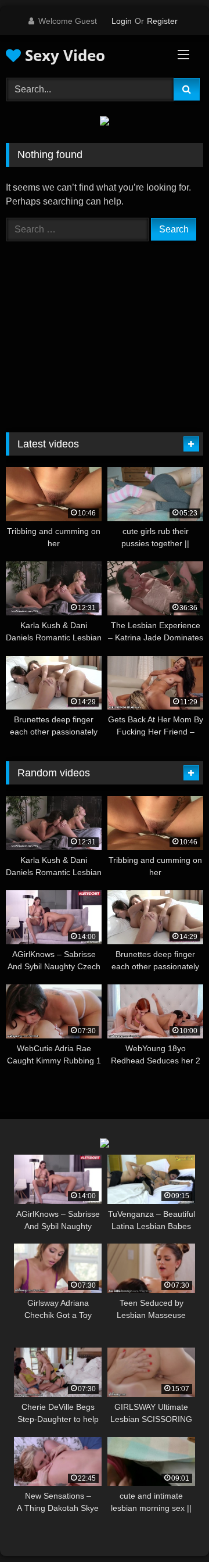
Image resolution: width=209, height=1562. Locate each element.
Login (121, 21)
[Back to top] (173, 1527)
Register (162, 21)
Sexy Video (63, 55)
